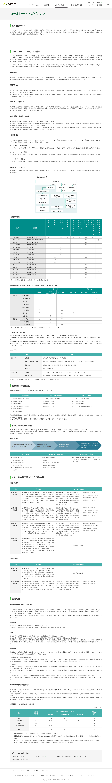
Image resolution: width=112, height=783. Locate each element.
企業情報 (47, 5)
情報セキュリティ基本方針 (67, 776)
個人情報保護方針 (19, 776)
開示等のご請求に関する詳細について (50, 776)
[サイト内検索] (108, 4)
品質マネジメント (84, 756)
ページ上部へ (107, 778)
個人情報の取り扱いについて (32, 776)
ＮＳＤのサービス (33, 5)
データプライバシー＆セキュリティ (66, 756)
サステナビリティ (60, 5)
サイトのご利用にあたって (82, 776)
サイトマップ (94, 776)
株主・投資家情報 (76, 5)
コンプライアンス (39, 756)
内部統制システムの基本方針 (20, 759)
